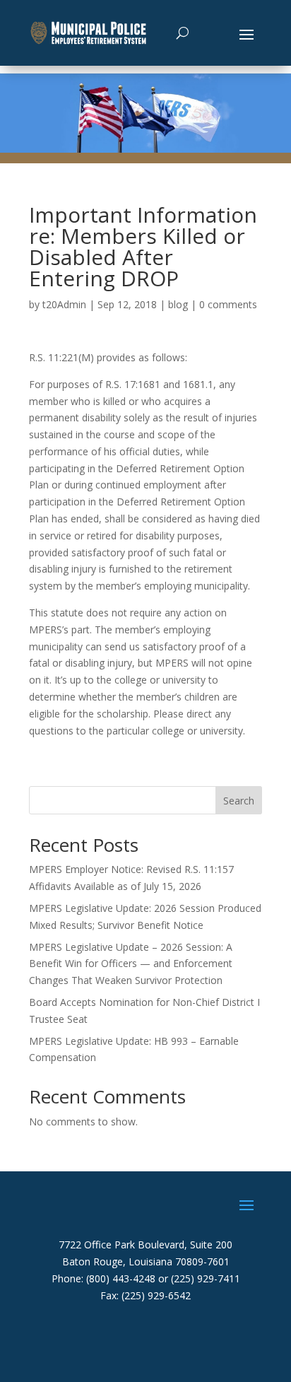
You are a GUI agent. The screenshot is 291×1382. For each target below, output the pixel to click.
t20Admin (64, 304)
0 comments (228, 304)
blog (178, 304)
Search (238, 800)
